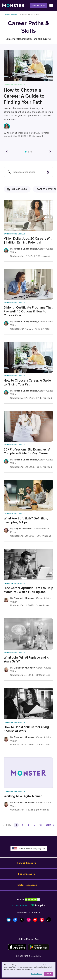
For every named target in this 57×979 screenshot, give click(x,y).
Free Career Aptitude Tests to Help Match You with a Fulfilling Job (28, 590)
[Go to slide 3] (31, 152)
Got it (48, 974)
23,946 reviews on (21, 905)
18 (40, 825)
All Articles (19, 189)
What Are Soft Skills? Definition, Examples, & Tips (26, 520)
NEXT (48, 825)
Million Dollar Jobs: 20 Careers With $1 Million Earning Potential (28, 240)
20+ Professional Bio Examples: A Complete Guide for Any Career (27, 451)
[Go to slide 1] (26, 152)
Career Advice (10, 14)
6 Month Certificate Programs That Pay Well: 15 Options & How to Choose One (28, 311)
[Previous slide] (7, 151)
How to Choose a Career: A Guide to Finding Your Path (24, 96)
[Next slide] (50, 151)
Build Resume (38, 5)
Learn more (36, 974)
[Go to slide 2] (28, 152)
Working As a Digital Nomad (23, 796)
